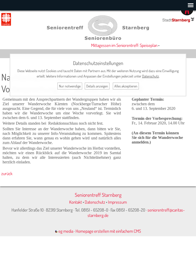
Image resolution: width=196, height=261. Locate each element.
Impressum (117, 202)
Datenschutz (95, 202)
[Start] (98, 38)
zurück (7, 173)
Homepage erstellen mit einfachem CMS (108, 231)
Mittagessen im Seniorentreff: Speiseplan (122, 45)
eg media (65, 231)
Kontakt (75, 202)
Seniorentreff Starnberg (98, 194)
